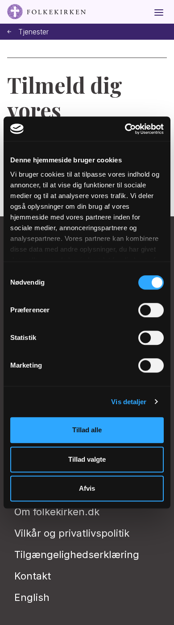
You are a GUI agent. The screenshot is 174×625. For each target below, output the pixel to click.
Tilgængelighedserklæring (76, 554)
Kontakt (32, 576)
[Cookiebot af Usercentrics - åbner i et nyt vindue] (125, 129)
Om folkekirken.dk (56, 511)
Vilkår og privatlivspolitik (71, 533)
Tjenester (33, 32)
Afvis (87, 488)
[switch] (151, 310)
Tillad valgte (87, 459)
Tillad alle (87, 430)
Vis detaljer (128, 402)
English (32, 597)
